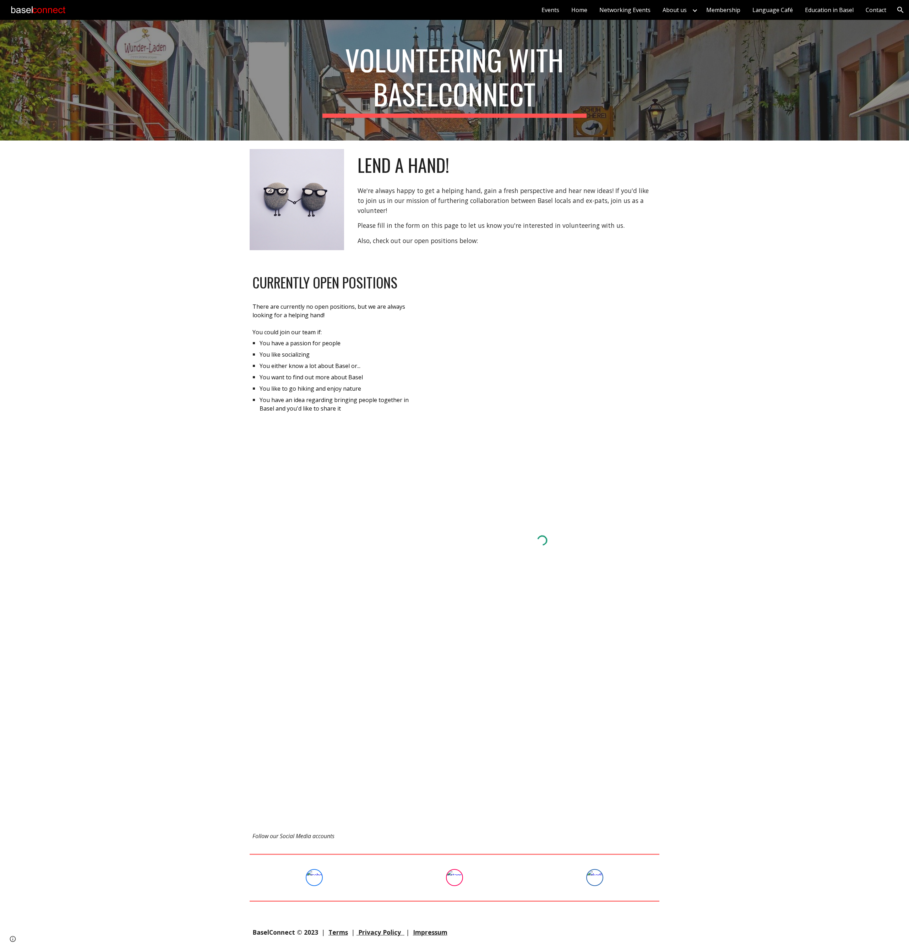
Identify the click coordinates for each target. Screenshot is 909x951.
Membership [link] (723, 10)
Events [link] (550, 10)
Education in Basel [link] (829, 10)
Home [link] (579, 10)
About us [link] (675, 10)
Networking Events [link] (625, 10)
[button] (900, 9)
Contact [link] (876, 10)
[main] (454, 80)
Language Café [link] (772, 10)
